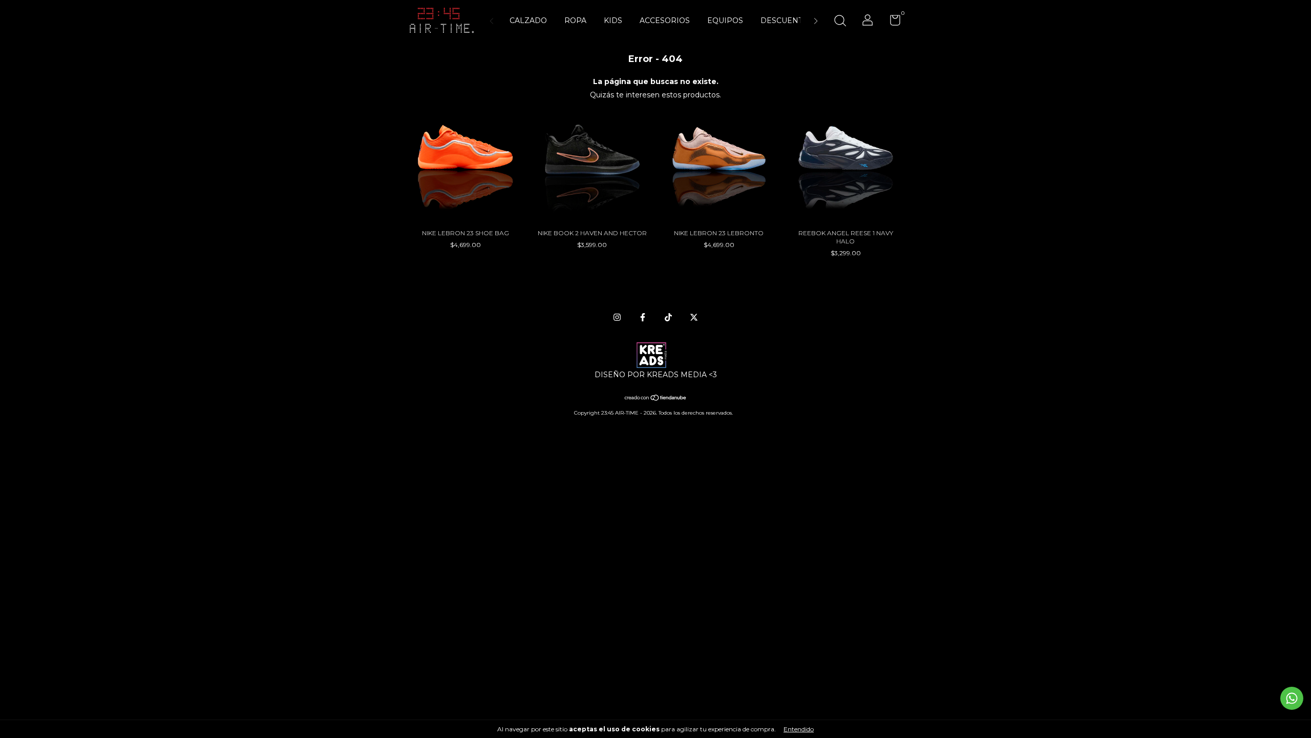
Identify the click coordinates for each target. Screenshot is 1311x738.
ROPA (575, 20)
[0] (891, 22)
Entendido (799, 729)
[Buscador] (840, 22)
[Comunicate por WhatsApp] (1291, 698)
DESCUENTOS (786, 20)
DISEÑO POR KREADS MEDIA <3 (656, 374)
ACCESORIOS (665, 20)
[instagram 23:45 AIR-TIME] (617, 317)
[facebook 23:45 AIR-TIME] (643, 317)
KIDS (613, 20)
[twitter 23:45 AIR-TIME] (694, 317)
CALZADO (528, 20)
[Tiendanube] (656, 398)
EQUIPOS (725, 20)
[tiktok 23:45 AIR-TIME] (668, 317)
